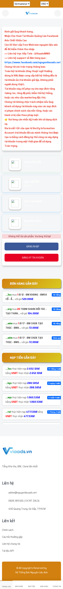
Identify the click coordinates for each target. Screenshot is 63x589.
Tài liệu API (8, 551)
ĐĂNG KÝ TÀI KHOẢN (32, 258)
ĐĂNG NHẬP (32, 246)
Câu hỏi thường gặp (12, 537)
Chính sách (7, 530)
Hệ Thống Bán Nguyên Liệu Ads (31, 572)
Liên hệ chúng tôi (11, 544)
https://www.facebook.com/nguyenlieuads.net (33, 62)
